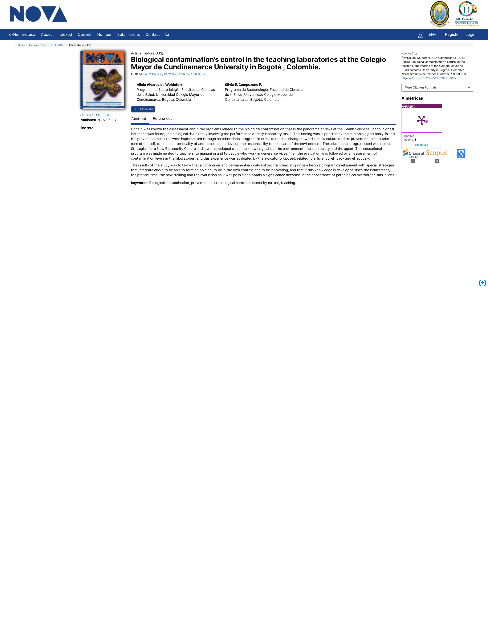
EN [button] (431, 34)
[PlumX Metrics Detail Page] (421, 120)
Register (452, 34)
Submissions (128, 34)
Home (21, 45)
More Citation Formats (421, 87)
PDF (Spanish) (143, 109)
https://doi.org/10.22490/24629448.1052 (172, 74)
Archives (33, 45)
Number (104, 34)
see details (421, 144)
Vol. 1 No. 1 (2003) (53, 45)
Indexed (65, 34)
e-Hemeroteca (22, 34)
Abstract (138, 119)
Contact (152, 34)
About (46, 34)
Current (85, 34)
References (162, 118)
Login (470, 34)
